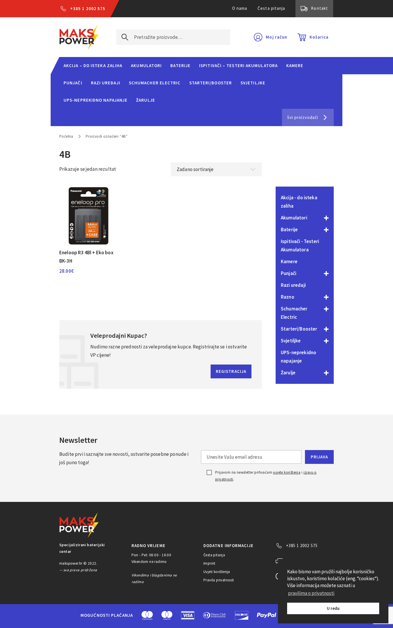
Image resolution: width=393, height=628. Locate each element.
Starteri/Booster (210, 83)
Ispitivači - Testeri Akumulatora (300, 245)
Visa (187, 615)
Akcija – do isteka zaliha (93, 65)
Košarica (319, 37)
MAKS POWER (79, 37)
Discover (241, 615)
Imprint (209, 563)
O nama (239, 8)
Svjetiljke (253, 83)
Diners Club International (214, 615)
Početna (66, 136)
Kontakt (319, 8)
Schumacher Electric (155, 83)
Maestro (166, 615)
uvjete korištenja (286, 472)
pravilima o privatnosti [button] (311, 593)
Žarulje (145, 100)
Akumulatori (146, 65)
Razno (287, 297)
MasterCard (147, 615)
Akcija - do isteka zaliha (299, 201)
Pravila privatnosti (218, 580)
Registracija (231, 371)
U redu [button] (333, 608)
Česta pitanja (271, 8)
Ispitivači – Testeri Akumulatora (238, 65)
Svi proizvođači (302, 117)
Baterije (180, 65)
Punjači (73, 83)
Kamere (295, 65)
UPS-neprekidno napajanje (95, 100)
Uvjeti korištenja (216, 571)
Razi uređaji (105, 83)
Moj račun (276, 37)
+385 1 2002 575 (87, 8)
